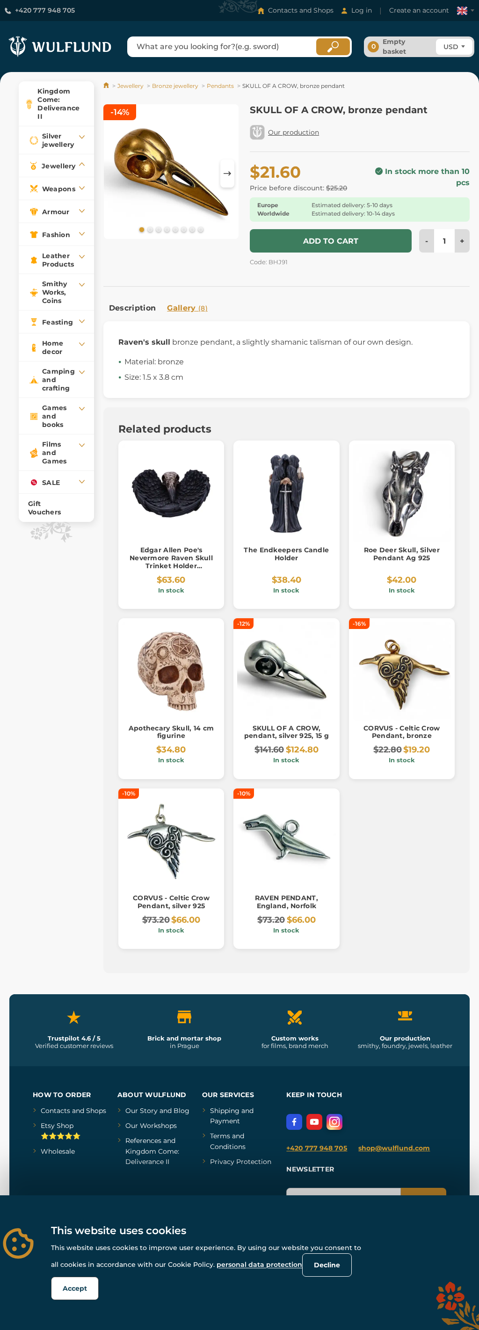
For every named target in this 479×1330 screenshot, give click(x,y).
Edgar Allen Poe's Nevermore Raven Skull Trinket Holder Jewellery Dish (171, 562)
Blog (181, 1110)
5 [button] (174, 229)
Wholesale (58, 1151)
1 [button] (141, 229)
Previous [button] (115, 173)
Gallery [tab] (187, 308)
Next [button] (227, 173)
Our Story (141, 1110)
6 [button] (183, 229)
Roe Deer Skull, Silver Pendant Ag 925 (402, 554)
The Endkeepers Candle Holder (286, 554)
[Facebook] (294, 1122)
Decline (327, 1265)
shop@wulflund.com (394, 1148)
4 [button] (166, 229)
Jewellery (130, 85)
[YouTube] (314, 1122)
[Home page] (106, 85)
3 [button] (158, 229)
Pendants (220, 85)
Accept (75, 1288)
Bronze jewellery (175, 85)
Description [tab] (132, 308)
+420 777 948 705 (45, 10)
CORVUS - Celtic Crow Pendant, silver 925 (171, 902)
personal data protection (259, 1264)
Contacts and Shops (301, 10)
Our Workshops (151, 1125)
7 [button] (191, 229)
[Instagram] (334, 1122)
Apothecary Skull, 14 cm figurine (171, 732)
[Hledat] (333, 46)
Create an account (419, 10)
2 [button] (149, 229)
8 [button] (200, 229)
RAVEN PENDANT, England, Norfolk (286, 902)
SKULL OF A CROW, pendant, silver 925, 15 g (286, 732)
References (143, 1140)
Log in (361, 10)
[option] (171, 173)
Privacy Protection (240, 1161)
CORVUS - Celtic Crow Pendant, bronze (401, 732)
